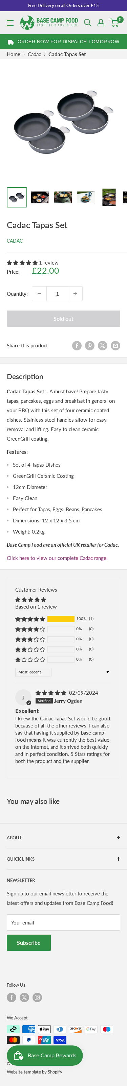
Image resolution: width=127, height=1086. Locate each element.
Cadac (34, 54)
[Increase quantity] (75, 294)
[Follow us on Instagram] (37, 997)
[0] (114, 23)
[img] (52, 693)
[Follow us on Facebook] (11, 997)
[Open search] (87, 22)
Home (13, 54)
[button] (23, 263)
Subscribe (29, 942)
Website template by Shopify (34, 1072)
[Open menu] (10, 23)
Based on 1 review (36, 606)
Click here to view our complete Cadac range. (57, 558)
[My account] (101, 22)
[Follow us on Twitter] (24, 997)
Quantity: (17, 294)
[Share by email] (115, 345)
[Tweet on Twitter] (102, 345)
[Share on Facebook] (77, 345)
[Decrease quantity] (39, 294)
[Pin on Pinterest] (89, 345)
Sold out (63, 318)
